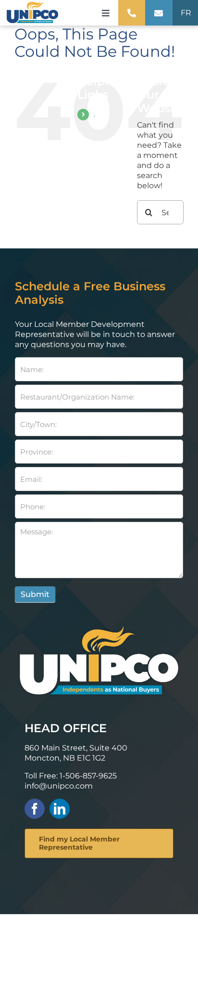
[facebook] (35, 809)
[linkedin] (60, 809)
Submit (35, 594)
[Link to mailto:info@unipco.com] (158, 13)
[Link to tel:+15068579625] (131, 13)
